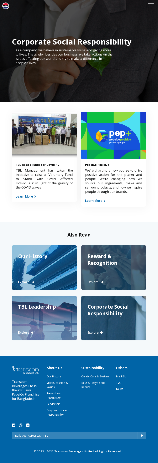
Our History (54, 376)
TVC (118, 383)
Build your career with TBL (31, 435)
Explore (24, 282)
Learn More (24, 196)
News (119, 389)
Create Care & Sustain (95, 376)
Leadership (53, 404)
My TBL (121, 376)
